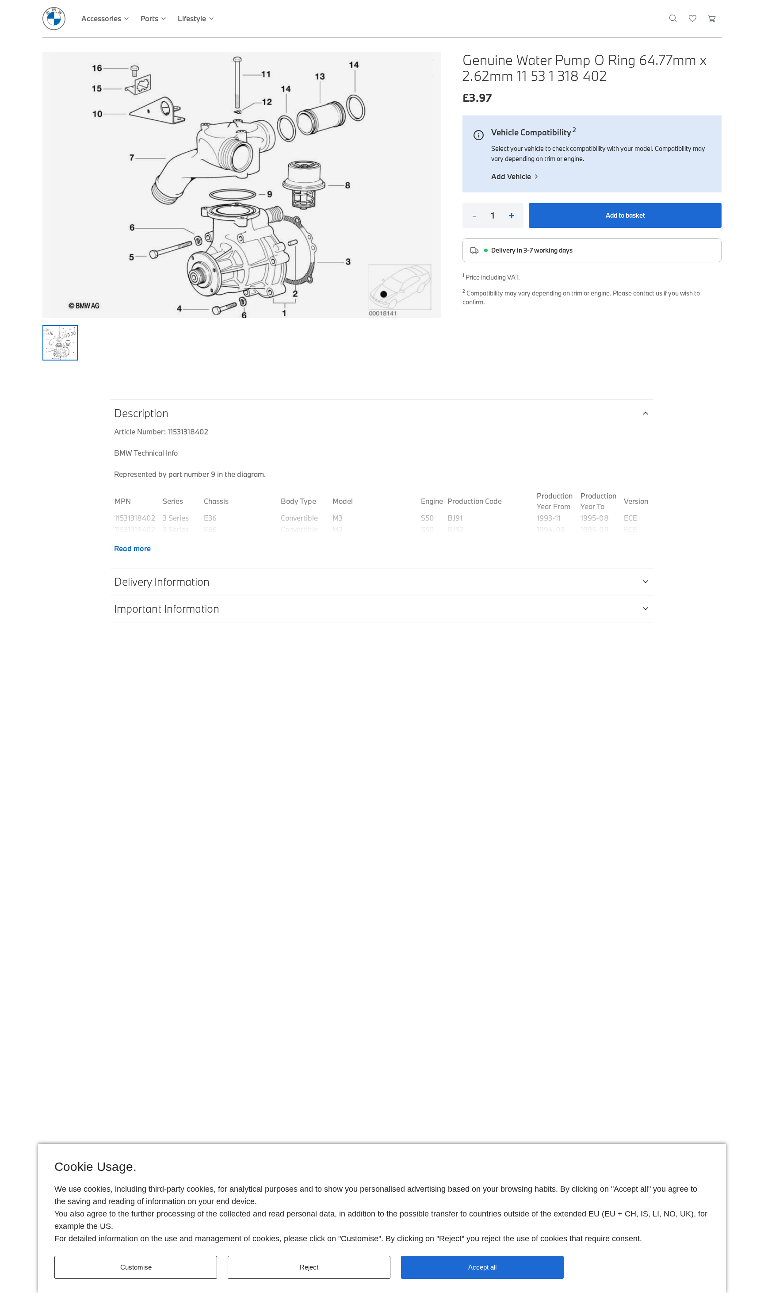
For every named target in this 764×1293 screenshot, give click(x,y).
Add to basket (625, 215)
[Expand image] (241, 185)
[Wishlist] (693, 18)
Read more (132, 548)
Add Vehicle (511, 176)
